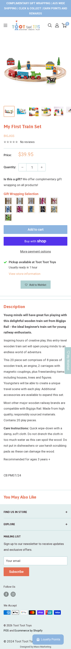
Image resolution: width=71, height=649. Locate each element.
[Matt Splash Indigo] (8, 209)
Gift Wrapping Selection (21, 194)
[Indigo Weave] (31, 209)
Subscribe (16, 572)
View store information (24, 274)
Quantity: (10, 167)
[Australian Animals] (31, 201)
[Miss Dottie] (20, 209)
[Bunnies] (20, 201)
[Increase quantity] (42, 167)
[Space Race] (43, 209)
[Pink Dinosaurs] (43, 201)
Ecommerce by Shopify (28, 630)
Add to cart (36, 229)
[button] (36, 284)
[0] (64, 25)
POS (6, 630)
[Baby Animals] (8, 201)
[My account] (57, 25)
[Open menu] (5, 25)
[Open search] (50, 25)
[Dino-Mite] (8, 217)
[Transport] (54, 209)
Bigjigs (9, 136)
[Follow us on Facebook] (6, 594)
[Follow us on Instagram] (13, 594)
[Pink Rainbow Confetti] (54, 201)
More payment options (35, 251)
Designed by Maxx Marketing (35, 646)
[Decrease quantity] (22, 167)
